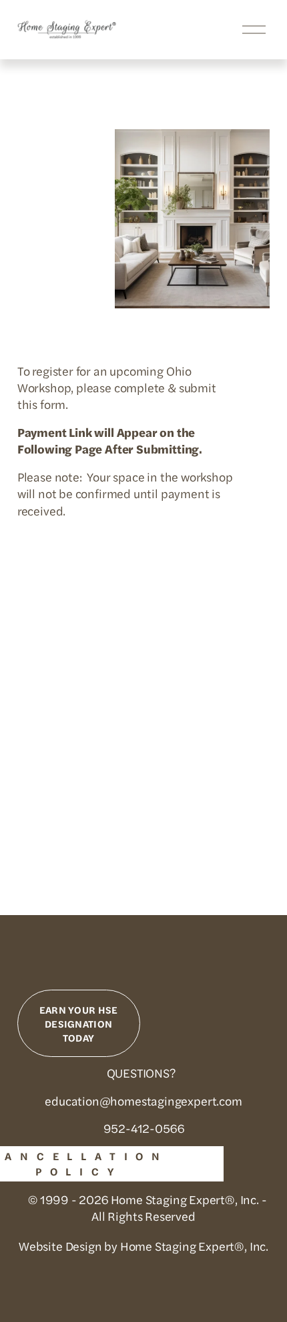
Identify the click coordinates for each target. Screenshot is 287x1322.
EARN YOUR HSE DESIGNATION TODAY (78, 1023)
